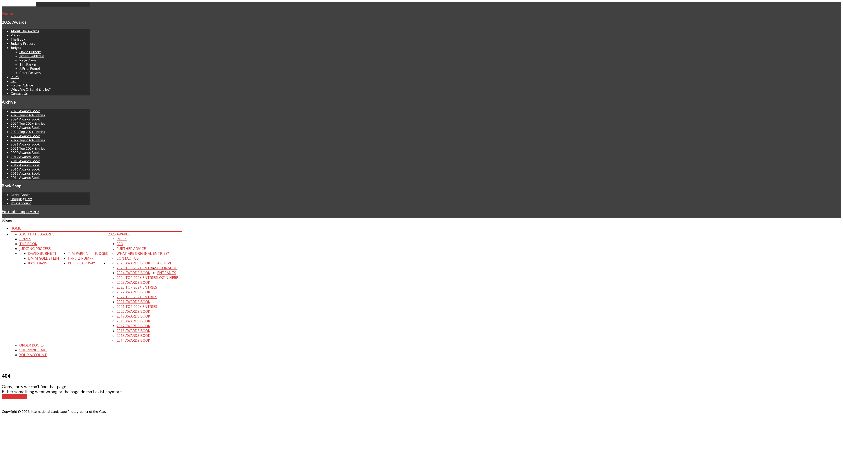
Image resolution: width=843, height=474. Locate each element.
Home (7, 13)
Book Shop (12, 185)
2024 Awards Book (25, 119)
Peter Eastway (30, 72)
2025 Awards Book (25, 111)
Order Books (20, 194)
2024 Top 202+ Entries (28, 123)
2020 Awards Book (25, 152)
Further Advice (22, 85)
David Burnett (30, 52)
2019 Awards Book (25, 156)
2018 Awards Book (25, 161)
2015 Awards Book (25, 173)
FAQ (14, 81)
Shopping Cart (21, 199)
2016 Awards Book (25, 169)
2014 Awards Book (25, 177)
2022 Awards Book (25, 136)
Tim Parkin (27, 64)
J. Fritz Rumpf (29, 68)
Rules (15, 77)
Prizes (15, 35)
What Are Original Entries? (31, 89)
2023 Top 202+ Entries (28, 131)
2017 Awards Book (25, 165)
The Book (18, 39)
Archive (9, 102)
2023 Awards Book (25, 127)
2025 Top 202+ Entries (28, 115)
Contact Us (19, 93)
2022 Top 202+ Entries (28, 140)
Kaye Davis (27, 60)
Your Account (21, 203)
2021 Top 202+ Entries (28, 148)
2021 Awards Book (25, 144)
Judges (101, 253)
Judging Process (23, 43)
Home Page (14, 396)
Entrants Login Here (20, 211)
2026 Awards (14, 22)
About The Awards (25, 31)
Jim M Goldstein (31, 56)
